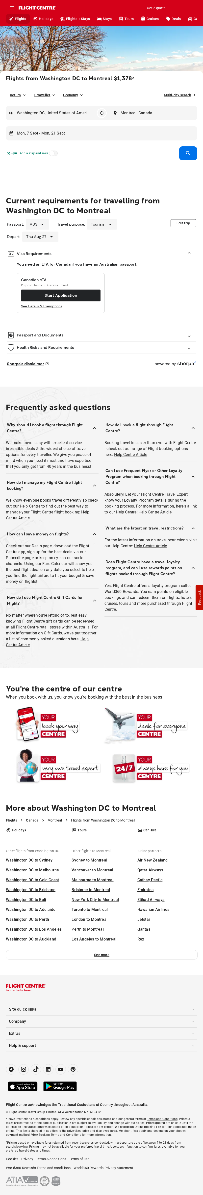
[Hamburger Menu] (12, 8)
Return (15, 95)
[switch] (52, 155)
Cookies (12, 1159)
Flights (20, 19)
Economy (70, 95)
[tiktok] (36, 1069)
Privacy (27, 1159)
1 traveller (42, 95)
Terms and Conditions (162, 1119)
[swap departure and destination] (102, 113)
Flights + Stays (78, 19)
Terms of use (79, 1159)
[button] (102, 955)
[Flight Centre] (37, 8)
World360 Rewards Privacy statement (103, 1168)
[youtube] (60, 1069)
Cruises (153, 19)
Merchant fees (128, 1131)
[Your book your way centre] (53, 725)
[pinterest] (73, 1069)
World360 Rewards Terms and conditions (38, 1168)
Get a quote (156, 8)
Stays (107, 19)
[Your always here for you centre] (149, 768)
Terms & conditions (51, 1159)
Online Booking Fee (148, 1127)
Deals (176, 19)
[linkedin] (48, 1069)
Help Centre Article (130, 454)
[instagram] (23, 1069)
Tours (129, 19)
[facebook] (11, 1069)
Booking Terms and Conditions (60, 1134)
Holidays (46, 19)
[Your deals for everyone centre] (149, 725)
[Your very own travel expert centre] (53, 768)
